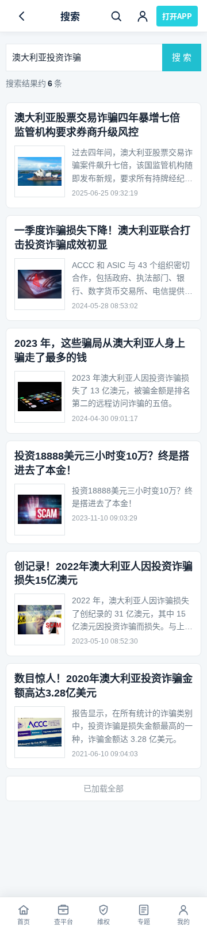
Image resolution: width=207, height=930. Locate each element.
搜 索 (181, 57)
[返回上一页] (21, 16)
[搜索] (116, 16)
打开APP (177, 15)
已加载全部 (103, 788)
